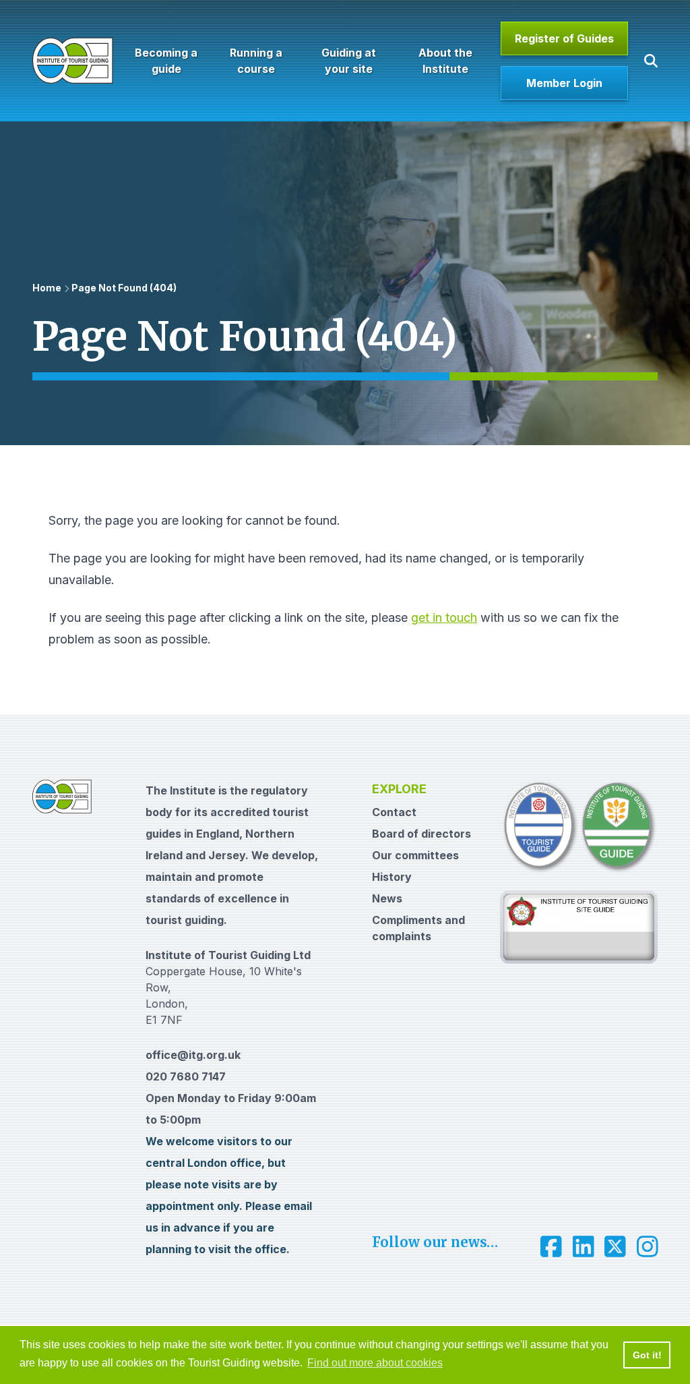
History (392, 877)
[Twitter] (615, 1246)
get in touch (444, 617)
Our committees (415, 855)
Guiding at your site (348, 61)
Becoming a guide (166, 61)
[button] (651, 61)
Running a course (256, 61)
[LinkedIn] (583, 1246)
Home (46, 287)
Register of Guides (564, 38)
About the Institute (445, 61)
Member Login (564, 83)
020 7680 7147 (186, 1076)
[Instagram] (647, 1246)
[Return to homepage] (72, 60)
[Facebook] (551, 1246)
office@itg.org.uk (193, 1055)
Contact (394, 812)
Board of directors (421, 833)
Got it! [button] (647, 1355)
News (387, 898)
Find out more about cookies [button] (375, 1362)
